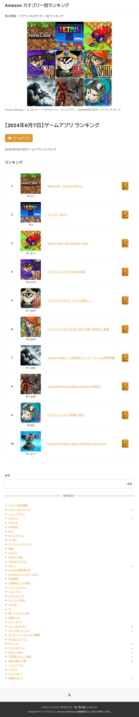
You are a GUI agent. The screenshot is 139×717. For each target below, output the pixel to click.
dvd (10, 531)
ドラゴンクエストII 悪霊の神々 (66, 415)
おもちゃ (13, 518)
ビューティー (15, 591)
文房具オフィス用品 (19, 583)
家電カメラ (14, 617)
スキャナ (13, 669)
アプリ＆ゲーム (16, 647)
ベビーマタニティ (17, 587)
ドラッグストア (16, 596)
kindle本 (13, 526)
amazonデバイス (17, 561)
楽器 (11, 548)
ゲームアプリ (20, 138)
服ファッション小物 (18, 613)
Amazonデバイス (17, 639)
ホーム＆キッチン (17, 626)
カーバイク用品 (16, 600)
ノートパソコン (16, 665)
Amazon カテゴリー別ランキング (37, 5)
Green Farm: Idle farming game (68, 243)
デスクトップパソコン (19, 544)
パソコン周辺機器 (18, 505)
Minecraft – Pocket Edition (65, 186)
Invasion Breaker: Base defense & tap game (77, 444)
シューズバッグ (16, 514)
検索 (7, 475)
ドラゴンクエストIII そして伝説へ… (70, 300)
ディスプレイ (15, 673)
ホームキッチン (16, 535)
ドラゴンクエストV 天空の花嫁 (66, 272)
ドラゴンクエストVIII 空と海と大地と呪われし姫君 (78, 329)
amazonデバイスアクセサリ (23, 574)
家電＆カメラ (15, 678)
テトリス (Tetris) (57, 214)
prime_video (15, 557)
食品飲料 (13, 578)
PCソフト (13, 643)
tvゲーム (13, 522)
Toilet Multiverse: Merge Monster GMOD (74, 386)
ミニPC (12, 539)
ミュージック (15, 621)
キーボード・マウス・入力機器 (24, 634)
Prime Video (15, 652)
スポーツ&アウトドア (19, 509)
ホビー (12, 565)
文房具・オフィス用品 (20, 656)
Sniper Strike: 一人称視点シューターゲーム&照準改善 (81, 358)
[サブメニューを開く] (131, 509)
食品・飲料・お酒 (17, 660)
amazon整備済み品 (19, 570)
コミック (12, 552)
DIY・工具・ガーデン (19, 630)
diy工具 (12, 604)
